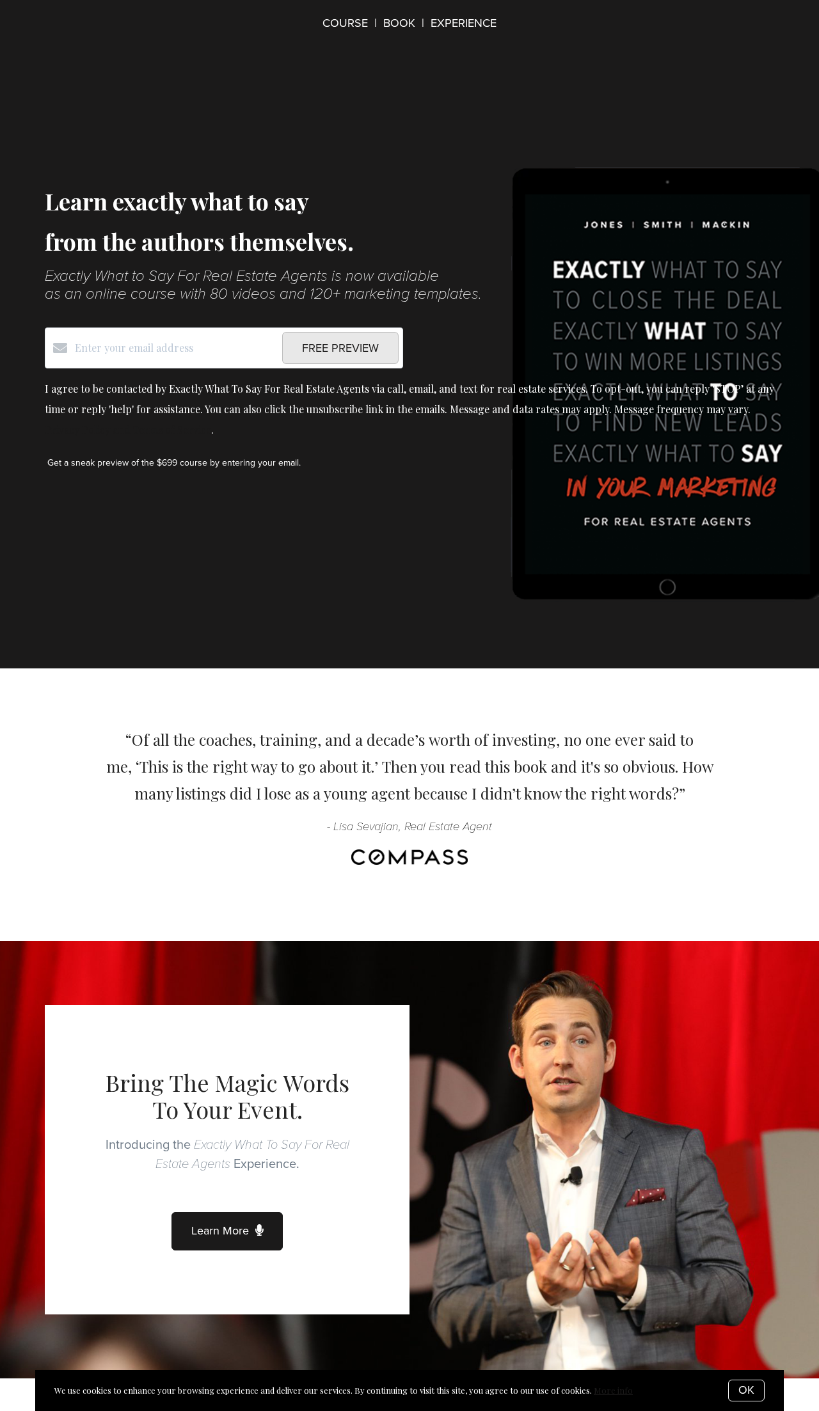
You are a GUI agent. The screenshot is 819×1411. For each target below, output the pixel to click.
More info (613, 1390)
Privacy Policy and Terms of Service (128, 429)
